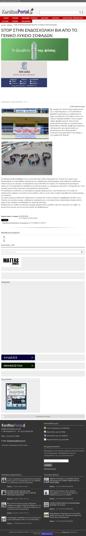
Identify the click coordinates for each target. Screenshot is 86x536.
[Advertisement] (41, 93)
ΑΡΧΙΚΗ (6, 18)
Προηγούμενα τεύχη (50, 469)
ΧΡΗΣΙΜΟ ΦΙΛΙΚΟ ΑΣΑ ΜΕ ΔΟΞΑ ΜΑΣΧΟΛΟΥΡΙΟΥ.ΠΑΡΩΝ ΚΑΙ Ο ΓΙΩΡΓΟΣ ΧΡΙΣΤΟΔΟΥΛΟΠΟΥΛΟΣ (21, 493)
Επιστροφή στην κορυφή (43, 416)
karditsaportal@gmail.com (16, 441)
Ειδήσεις (10, 25)
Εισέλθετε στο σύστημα (10, 223)
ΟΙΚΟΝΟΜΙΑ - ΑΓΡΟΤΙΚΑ (30, 18)
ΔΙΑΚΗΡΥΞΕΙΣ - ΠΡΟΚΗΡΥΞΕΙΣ (73, 18)
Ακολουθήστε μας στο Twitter (56, 432)
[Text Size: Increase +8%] (4, 237)
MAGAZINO (44, 18)
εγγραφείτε (24, 223)
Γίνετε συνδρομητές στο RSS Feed (58, 428)
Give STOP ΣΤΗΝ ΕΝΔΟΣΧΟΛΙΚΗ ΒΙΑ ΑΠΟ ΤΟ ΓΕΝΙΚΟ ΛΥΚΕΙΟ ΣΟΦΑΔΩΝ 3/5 (24, 216)
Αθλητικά (9, 498)
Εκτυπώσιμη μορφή (78, 106)
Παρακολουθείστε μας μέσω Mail (58, 439)
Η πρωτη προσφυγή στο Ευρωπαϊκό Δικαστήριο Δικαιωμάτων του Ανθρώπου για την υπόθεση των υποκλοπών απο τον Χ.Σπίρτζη (24, 481)
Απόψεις (52, 509)
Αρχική (3, 25)
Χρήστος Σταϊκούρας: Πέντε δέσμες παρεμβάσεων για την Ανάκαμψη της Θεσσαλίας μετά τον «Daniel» (63, 493)
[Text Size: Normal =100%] (4, 241)
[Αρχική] (17, 10)
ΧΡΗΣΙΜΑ (15, 21)
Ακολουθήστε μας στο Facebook (57, 436)
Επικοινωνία (65, 532)
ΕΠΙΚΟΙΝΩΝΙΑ (26, 21)
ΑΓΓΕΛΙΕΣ (5, 21)
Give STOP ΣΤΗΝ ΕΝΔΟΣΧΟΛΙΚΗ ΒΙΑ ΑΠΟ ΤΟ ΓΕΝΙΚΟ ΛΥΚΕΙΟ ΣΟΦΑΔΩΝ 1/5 (20, 216)
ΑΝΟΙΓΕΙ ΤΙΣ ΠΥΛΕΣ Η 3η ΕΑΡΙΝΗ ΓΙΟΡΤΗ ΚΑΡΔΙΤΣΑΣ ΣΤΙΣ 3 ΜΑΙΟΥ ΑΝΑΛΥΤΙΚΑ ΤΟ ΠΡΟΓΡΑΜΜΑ (64, 481)
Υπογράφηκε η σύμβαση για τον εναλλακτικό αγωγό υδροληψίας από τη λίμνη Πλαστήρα (24, 518)
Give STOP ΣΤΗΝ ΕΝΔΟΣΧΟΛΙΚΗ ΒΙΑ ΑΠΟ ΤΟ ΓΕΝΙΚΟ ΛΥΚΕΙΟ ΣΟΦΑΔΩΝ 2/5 (22, 216)
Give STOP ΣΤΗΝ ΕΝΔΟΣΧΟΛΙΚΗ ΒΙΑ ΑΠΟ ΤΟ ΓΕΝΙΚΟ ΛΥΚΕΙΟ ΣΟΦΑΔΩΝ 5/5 (27, 216)
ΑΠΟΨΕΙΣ (15, 18)
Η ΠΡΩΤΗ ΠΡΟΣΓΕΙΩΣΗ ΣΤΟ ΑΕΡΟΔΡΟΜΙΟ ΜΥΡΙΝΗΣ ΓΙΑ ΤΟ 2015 (65, 504)
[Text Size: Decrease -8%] (4, 239)
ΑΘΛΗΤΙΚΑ (55, 18)
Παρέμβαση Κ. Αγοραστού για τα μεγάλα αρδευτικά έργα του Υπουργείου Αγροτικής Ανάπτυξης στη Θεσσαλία (65, 515)
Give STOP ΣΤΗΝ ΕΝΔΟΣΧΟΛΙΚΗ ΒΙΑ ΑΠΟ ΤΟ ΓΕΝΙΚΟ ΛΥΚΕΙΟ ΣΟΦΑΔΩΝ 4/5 (26, 216)
